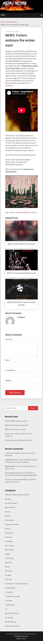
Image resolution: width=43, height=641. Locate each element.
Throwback (9, 592)
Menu (3, 15)
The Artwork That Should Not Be (16, 584)
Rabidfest (8, 562)
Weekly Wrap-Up (10, 622)
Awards (7, 512)
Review (7, 567)
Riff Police (8, 571)
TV (6, 609)
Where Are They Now (12, 626)
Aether (12, 212)
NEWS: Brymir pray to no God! (15, 429)
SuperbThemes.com (21, 636)
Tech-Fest (8, 579)
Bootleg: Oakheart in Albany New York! (18, 440)
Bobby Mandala (10, 473)
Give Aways (9, 533)
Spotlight (8, 575)
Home (3, 22)
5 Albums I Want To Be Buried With (17, 495)
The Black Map (10, 588)
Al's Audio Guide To (11, 503)
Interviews (8, 537)
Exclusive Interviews (12, 524)
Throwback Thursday (12, 596)
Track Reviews (10, 605)
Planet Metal (9, 550)
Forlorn (34, 212)
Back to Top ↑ (21, 639)
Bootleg (7, 516)
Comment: (9, 339)
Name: (7, 360)
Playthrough (9, 558)
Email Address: (10, 370)
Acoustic (8, 499)
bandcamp (9, 85)
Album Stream (10, 507)
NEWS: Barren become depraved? (16, 425)
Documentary (9, 520)
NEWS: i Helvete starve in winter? (16, 421)
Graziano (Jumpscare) (13, 479)
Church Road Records (23, 212)
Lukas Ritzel (9, 453)
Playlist (7, 554)
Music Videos (11, 22)
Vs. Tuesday (9, 617)
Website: (8, 380)
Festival (7, 529)
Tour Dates (9, 601)
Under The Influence (12, 613)
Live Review (9, 541)
